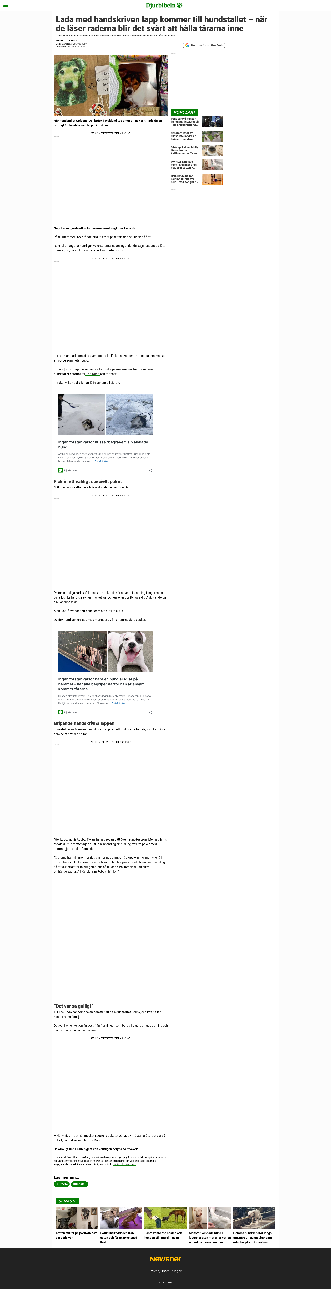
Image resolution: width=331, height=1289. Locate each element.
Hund (65, 35)
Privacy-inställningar (165, 1271)
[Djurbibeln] (164, 5)
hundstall (79, 1184)
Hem (58, 35)
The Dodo (92, 374)
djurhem (62, 1184)
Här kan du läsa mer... (124, 1164)
